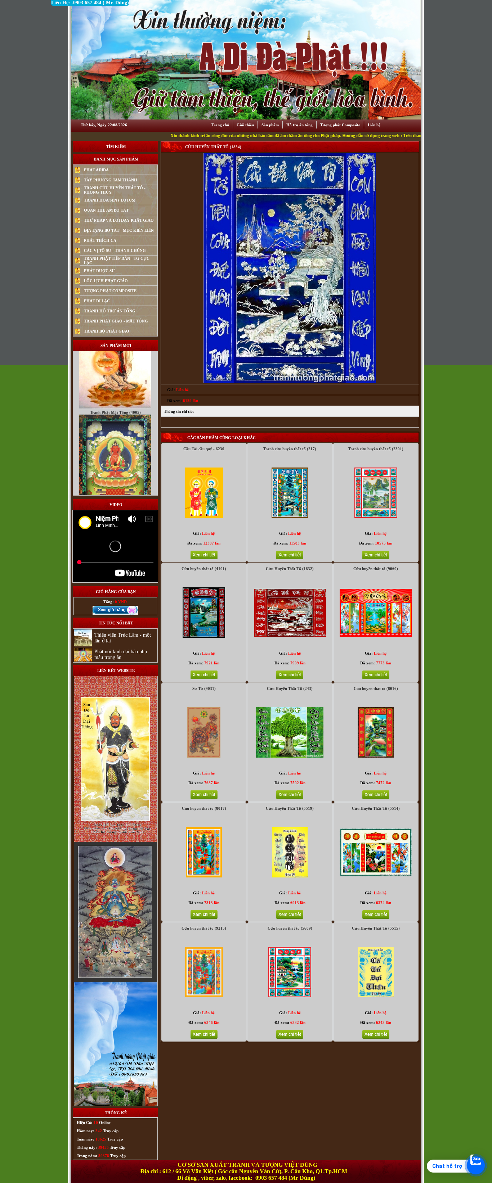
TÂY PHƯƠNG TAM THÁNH (110, 180)
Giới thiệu (245, 125)
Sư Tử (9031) (204, 688)
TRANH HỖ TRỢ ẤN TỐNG (109, 311)
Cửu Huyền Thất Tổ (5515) (376, 928)
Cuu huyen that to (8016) (376, 688)
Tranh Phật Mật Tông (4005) (115, 362)
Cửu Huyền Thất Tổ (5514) (376, 808)
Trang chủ (220, 125)
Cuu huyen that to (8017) (204, 808)
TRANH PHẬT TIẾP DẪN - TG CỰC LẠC (116, 260)
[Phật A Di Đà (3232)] (115, 356)
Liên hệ (374, 125)
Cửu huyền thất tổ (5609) (290, 928)
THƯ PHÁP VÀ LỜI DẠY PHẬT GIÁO (119, 220)
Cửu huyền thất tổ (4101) (204, 568)
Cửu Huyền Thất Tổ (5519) (290, 808)
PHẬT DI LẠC (97, 301)
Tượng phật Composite (340, 125)
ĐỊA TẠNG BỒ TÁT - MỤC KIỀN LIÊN (119, 230)
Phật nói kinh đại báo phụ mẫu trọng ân (120, 654)
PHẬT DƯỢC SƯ (99, 270)
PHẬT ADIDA (96, 170)
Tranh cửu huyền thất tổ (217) (289, 449)
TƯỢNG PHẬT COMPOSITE (110, 291)
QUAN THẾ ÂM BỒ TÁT (106, 210)
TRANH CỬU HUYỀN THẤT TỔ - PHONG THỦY (115, 190)
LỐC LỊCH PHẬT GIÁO (106, 281)
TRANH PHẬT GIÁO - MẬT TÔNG (116, 321)
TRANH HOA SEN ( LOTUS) (109, 200)
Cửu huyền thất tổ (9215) (204, 928)
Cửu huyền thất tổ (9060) (375, 568)
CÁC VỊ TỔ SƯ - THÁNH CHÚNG (115, 250)
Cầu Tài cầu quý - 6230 (203, 449)
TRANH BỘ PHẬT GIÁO (106, 331)
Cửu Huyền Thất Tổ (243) (290, 688)
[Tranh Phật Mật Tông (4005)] (115, 470)
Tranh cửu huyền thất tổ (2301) (375, 449)
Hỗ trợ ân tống (299, 125)
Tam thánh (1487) (115, 476)
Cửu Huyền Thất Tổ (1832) (290, 568)
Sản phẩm (270, 125)
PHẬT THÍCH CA (100, 240)
